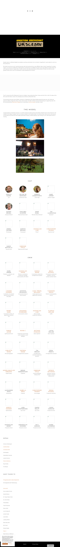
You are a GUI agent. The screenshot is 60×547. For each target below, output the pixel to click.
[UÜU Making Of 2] (30, 148)
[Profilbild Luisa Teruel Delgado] (37, 285)
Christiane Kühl (6, 450)
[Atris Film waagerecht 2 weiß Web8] (30, 7)
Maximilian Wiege (16, 102)
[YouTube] (32, 11)
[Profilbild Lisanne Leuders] (8, 285)
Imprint (24, 544)
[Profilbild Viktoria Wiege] (22, 345)
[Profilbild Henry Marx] (8, 305)
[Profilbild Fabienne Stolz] (22, 240)
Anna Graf (5, 488)
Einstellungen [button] (9, 542)
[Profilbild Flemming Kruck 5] (51, 285)
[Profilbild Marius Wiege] (37, 265)
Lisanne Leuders (32, 102)
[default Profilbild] (8, 325)
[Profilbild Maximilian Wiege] (22, 265)
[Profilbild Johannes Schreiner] (22, 305)
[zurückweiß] (30, 4)
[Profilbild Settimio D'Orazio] (37, 325)
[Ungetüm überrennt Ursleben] (30, 166)
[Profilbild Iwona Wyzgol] (51, 384)
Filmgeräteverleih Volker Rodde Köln (11, 480)
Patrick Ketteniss (6, 461)
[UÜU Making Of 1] (30, 128)
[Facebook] (27, 11)
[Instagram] (30, 11)
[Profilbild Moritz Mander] (8, 402)
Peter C (23, 330)
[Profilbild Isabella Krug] (22, 384)
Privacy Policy (35, 544)
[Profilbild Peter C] (22, 325)
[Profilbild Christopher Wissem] (51, 223)
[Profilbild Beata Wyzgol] (51, 265)
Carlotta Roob (6, 447)
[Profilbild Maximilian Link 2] (37, 223)
